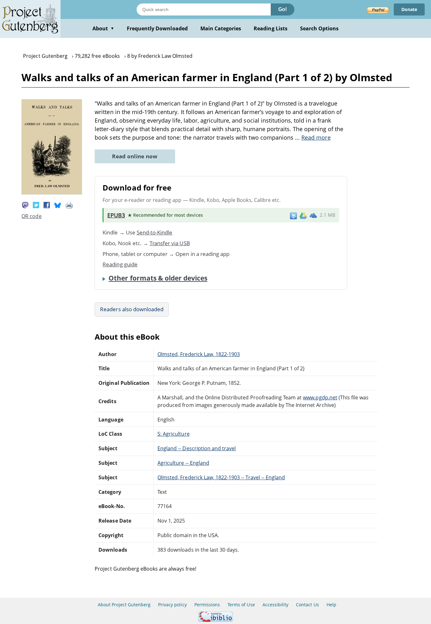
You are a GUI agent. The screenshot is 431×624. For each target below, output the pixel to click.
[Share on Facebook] (47, 204)
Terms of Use (241, 605)
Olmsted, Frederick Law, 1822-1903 (198, 354)
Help (331, 605)
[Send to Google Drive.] (303, 215)
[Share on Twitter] (36, 204)
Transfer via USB (170, 243)
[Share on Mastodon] (25, 204)
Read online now (135, 156)
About (103, 28)
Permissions (207, 605)
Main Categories (220, 28)
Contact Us (307, 605)
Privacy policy (172, 605)
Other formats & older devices (158, 278)
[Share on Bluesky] (57, 204)
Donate (409, 9)
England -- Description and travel (196, 448)
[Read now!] (51, 192)
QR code (31, 216)
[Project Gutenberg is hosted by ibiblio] (215, 620)
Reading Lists (270, 28)
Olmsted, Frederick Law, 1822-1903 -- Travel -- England (221, 477)
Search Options (319, 28)
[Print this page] (69, 204)
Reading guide (120, 264)
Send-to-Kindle (155, 232)
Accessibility (276, 605)
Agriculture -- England (183, 462)
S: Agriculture (173, 433)
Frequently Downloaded (157, 28)
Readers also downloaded (131, 309)
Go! (282, 9)
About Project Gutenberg (124, 605)
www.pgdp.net (320, 397)
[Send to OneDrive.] (313, 215)
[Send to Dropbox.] (293, 215)
